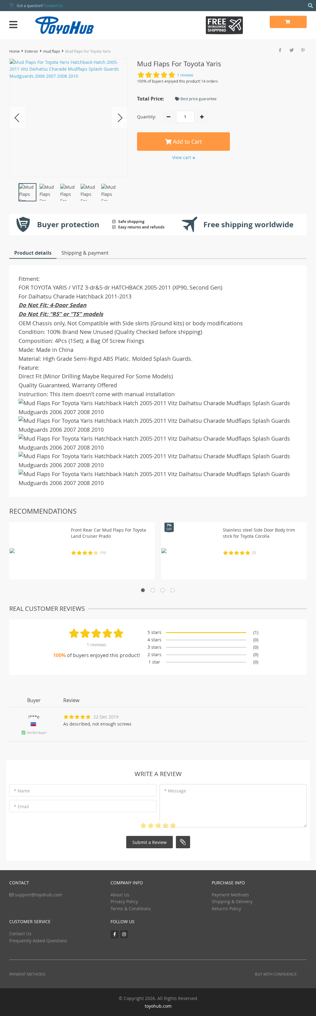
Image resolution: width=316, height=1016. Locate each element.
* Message (175, 791)
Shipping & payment (85, 252)
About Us (119, 895)
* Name (22, 791)
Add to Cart (186, 141)
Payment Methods (230, 895)
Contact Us (53, 5)
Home (14, 51)
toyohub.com (158, 1006)
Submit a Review (149, 842)
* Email (21, 806)
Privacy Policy (124, 901)
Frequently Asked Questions (38, 941)
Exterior (31, 51)
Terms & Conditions (130, 908)
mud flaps (51, 51)
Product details (33, 252)
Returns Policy (226, 908)
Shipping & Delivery (232, 901)
